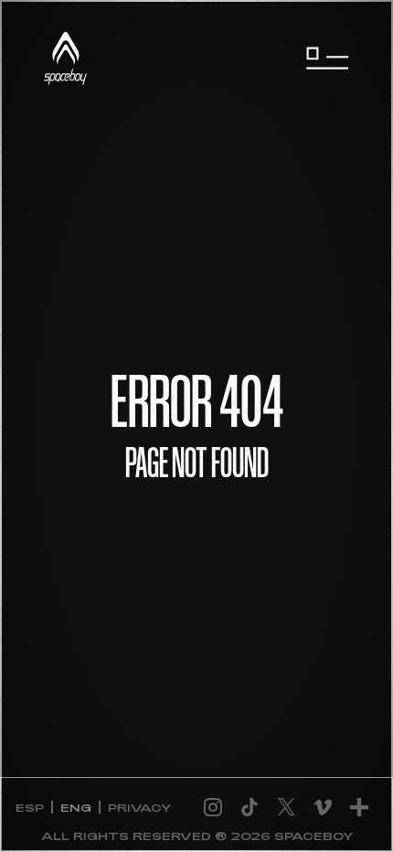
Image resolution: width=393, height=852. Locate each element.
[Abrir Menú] (327, 58)
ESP (30, 807)
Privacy (139, 807)
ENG (75, 807)
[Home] (65, 58)
